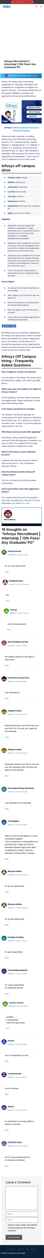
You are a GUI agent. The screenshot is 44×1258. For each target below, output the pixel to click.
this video (26, 503)
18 (36, 76)
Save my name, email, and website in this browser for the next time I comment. (22, 1228)
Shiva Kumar (9, 519)
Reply (7, 572)
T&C (27, 1249)
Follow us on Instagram (22, 2)
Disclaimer (21, 1249)
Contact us (12, 1249)
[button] (36, 6)
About (33, 1249)
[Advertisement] (22, 32)
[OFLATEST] (7, 6)
